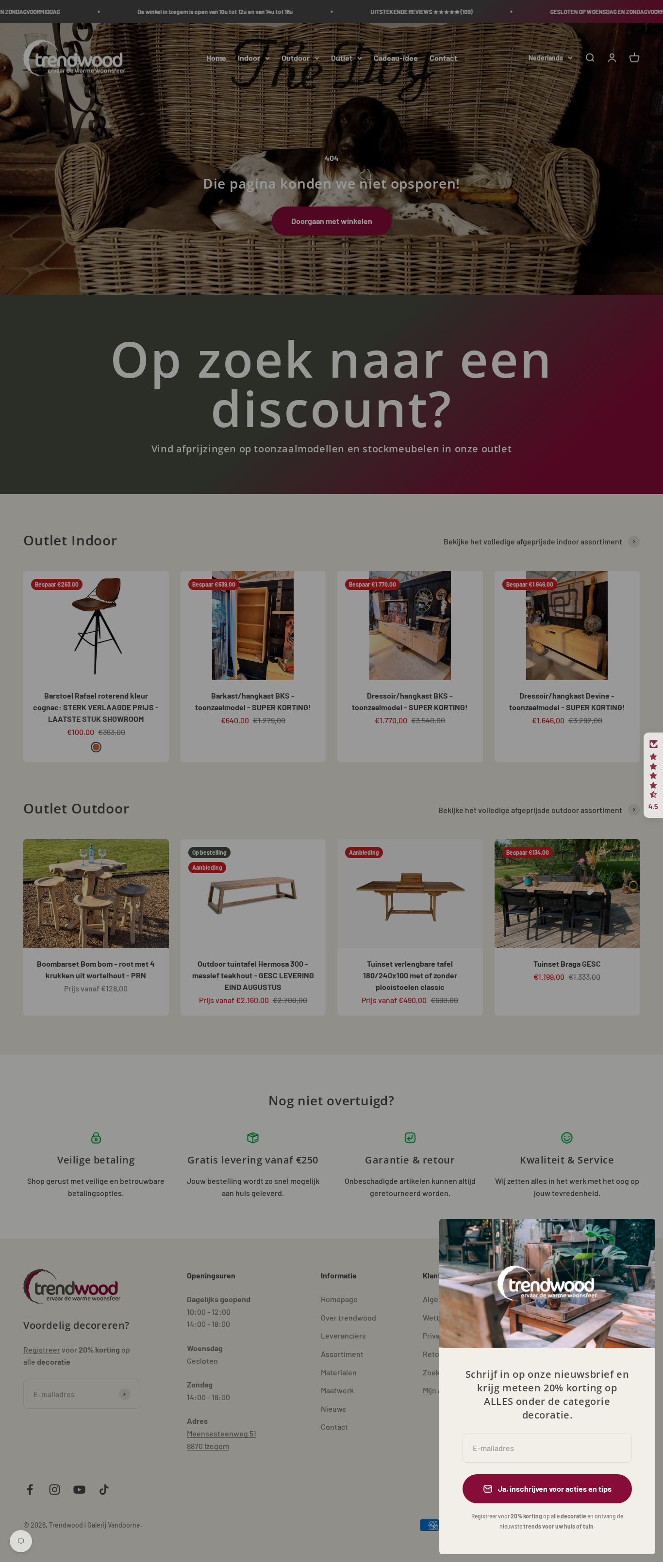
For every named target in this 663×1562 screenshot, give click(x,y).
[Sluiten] (635, 1238)
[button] (653, 775)
